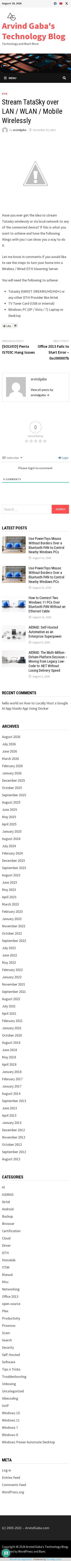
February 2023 (12, 911)
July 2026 (9, 744)
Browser (8, 1223)
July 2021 (9, 1006)
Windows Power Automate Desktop (28, 1442)
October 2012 (12, 1144)
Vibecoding (10, 1398)
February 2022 (12, 969)
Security (8, 1347)
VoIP (5, 1405)
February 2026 (12, 766)
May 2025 (9, 817)
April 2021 (9, 1013)
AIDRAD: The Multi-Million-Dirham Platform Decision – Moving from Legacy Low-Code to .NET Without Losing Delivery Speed (48, 661)
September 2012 (14, 1151)
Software (8, 1362)
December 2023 (13, 860)
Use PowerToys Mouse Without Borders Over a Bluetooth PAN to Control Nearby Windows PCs (46, 545)
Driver (6, 1245)
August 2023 (11, 875)
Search (7, 1340)
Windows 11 (11, 1420)
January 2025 (11, 831)
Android (8, 1209)
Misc (5, 1282)
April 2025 (9, 824)
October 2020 (12, 1035)
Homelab (8, 1260)
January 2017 (11, 1086)
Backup (7, 1216)
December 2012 (13, 1130)
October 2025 (12, 787)
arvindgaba (19, 130)
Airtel (6, 1201)
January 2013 (11, 1122)
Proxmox (8, 1325)
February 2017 (12, 1079)
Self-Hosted (11, 1354)
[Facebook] (55, 3)
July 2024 (9, 846)
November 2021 (13, 984)
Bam (42, 1551)
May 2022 (9, 962)
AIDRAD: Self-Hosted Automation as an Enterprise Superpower (45, 631)
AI (3, 1187)
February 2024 (12, 853)
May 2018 (9, 1057)
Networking (11, 1289)
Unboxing (9, 1384)
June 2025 (9, 809)
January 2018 (11, 1071)
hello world (10, 703)
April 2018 (9, 1064)
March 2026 (10, 758)
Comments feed (14, 1484)
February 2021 (12, 1020)
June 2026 (9, 751)
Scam (6, 1333)
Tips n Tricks (11, 1369)
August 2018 (11, 1042)
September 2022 (14, 940)
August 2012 (11, 1159)
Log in (6, 1470)
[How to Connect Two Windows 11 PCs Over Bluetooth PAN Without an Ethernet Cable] (14, 598)
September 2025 (14, 795)
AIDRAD (7, 1194)
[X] (66, 3)
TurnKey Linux (54, 1559)
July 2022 (9, 948)
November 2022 (13, 926)
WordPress (25, 1551)
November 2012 (13, 1137)
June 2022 (9, 955)
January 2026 (11, 773)
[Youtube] (61, 3)
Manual (7, 1274)
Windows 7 (10, 1427)
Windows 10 (11, 1413)
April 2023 (9, 897)
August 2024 (11, 838)
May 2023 (9, 889)
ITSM (5, 1267)
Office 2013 (10, 1296)
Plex (5, 1311)
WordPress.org (13, 1492)
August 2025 (11, 802)
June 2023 (9, 882)
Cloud (6, 1238)
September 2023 (14, 868)
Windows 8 (10, 1434)
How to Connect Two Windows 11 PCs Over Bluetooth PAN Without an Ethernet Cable (47, 604)
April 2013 (9, 1115)
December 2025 (13, 780)
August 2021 (11, 999)
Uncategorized (13, 1391)
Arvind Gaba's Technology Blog (33, 31)
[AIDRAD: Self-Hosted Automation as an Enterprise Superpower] (14, 628)
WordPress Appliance (21, 1559)
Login (65, 458)
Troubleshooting (14, 1376)
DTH (4, 93)
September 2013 (14, 1101)
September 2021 (14, 991)
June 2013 (9, 1108)
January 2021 (11, 1028)
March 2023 (10, 904)
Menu (12, 78)
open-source (11, 1303)
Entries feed (11, 1477)
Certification (11, 1231)
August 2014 (11, 1093)
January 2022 (11, 977)
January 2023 (11, 918)
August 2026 (11, 736)
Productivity (11, 1318)
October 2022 (12, 933)
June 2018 (9, 1050)
